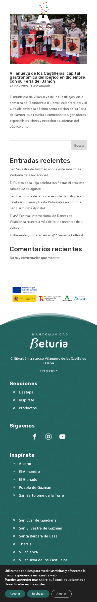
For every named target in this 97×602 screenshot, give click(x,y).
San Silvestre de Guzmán (40, 528)
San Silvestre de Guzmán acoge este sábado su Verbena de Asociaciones (45, 172)
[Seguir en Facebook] (35, 437)
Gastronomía (40, 86)
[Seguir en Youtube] (62, 437)
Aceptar (15, 593)
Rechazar (38, 593)
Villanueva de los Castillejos (43, 560)
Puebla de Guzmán (35, 487)
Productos (28, 408)
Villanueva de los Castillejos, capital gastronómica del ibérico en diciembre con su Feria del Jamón (47, 77)
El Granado (28, 479)
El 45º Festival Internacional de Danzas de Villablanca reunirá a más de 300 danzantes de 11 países (46, 222)
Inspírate (26, 400)
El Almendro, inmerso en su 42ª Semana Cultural (46, 235)
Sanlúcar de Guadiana (37, 520)
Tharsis (25, 544)
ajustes (40, 584)
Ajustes (61, 593)
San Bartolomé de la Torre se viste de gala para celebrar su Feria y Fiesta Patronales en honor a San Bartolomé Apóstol (45, 202)
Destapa (26, 392)
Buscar (79, 146)
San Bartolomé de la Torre (41, 495)
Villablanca (28, 552)
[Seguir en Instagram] (48, 437)
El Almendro (29, 471)
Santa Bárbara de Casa (38, 536)
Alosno (25, 463)
